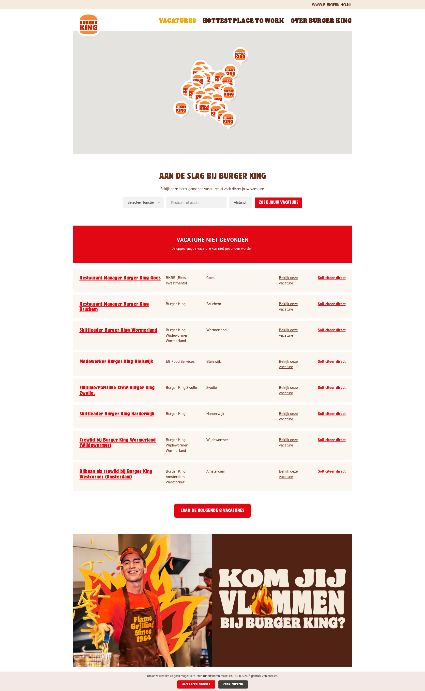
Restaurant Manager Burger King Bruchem (114, 307)
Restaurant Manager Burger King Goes (120, 278)
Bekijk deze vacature (288, 280)
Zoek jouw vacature (278, 202)
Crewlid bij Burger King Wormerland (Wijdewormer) (117, 442)
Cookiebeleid (233, 684)
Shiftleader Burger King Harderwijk (116, 413)
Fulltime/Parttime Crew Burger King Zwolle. (117, 390)
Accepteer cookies (196, 684)
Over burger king (321, 20)
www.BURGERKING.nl (332, 4)
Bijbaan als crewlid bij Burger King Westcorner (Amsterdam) (115, 474)
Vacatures (177, 20)
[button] (205, 108)
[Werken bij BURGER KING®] (89, 25)
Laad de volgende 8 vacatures (212, 510)
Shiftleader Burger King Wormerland (118, 330)
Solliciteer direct (332, 277)
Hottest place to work (243, 20)
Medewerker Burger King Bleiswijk (116, 361)
